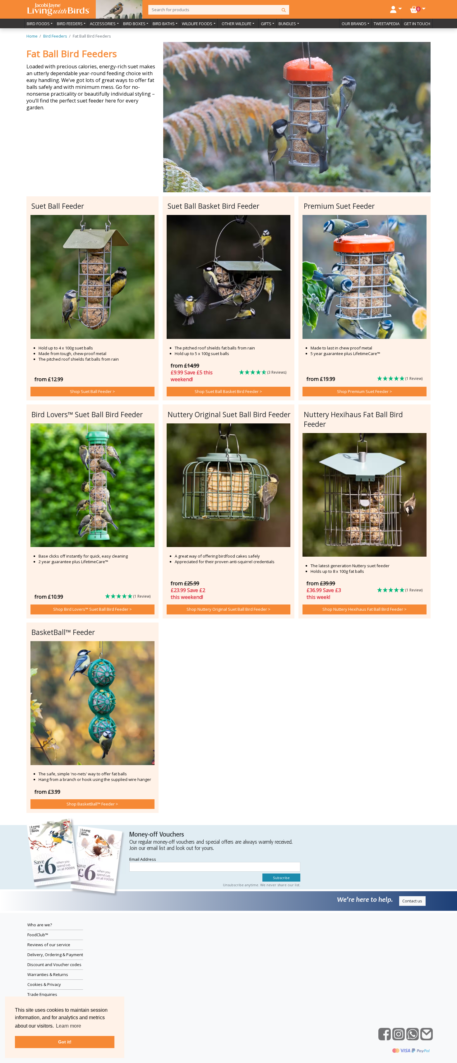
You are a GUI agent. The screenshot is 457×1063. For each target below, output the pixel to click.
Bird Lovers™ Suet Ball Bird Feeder (87, 414)
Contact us (412, 901)
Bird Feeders (70, 23)
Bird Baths (164, 23)
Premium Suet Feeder (339, 206)
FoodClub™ (37, 935)
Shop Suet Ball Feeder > (92, 391)
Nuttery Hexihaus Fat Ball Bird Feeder (353, 419)
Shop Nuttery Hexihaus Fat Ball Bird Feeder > (364, 609)
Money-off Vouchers (156, 835)
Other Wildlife (237, 23)
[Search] (283, 10)
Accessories (103, 23)
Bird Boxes (134, 23)
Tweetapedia (386, 23)
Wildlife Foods (197, 23)
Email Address (142, 859)
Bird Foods (38, 23)
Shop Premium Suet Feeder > (364, 391)
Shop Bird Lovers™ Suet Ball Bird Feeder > (92, 609)
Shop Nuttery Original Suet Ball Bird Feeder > (228, 609)
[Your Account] (396, 9)
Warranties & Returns (47, 974)
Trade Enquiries (42, 994)
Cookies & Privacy (44, 984)
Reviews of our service (48, 944)
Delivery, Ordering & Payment (55, 954)
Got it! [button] (65, 1041)
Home (32, 36)
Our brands (354, 23)
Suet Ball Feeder (57, 206)
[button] (264, 372)
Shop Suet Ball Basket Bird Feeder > (228, 391)
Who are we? (39, 925)
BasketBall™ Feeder (63, 632)
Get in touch (417, 23)
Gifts (266, 23)
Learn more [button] (68, 1026)
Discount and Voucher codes (54, 964)
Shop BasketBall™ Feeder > (92, 804)
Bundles (287, 23)
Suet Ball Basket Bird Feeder (213, 206)
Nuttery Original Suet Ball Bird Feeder (229, 414)
